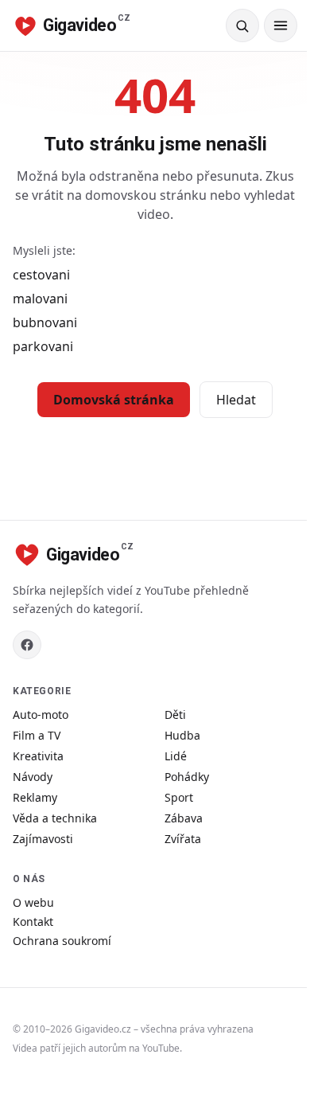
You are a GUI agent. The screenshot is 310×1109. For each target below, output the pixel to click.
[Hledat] (242, 25)
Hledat (236, 399)
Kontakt (33, 921)
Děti (175, 714)
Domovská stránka (113, 399)
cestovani (41, 274)
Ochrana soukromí (62, 940)
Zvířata (183, 838)
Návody (32, 776)
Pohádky (187, 776)
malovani (40, 298)
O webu (33, 902)
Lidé (176, 755)
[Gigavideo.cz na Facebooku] (27, 645)
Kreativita (38, 755)
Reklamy (35, 797)
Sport (179, 797)
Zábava (184, 818)
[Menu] (280, 25)
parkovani (43, 346)
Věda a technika (55, 818)
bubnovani (45, 322)
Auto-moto (40, 714)
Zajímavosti (43, 838)
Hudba (182, 735)
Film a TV (36, 735)
